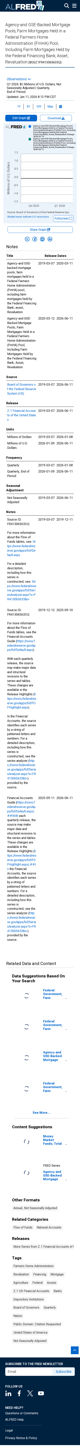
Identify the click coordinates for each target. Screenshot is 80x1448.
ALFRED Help (14, 1419)
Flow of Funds (22, 1227)
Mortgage (57, 1274)
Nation (17, 1316)
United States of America (30, 1332)
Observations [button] (17, 79)
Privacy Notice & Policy (21, 1438)
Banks (58, 1291)
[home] (24, 6)
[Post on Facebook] (34, 239)
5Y (28, 106)
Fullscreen (62, 218)
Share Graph (38, 230)
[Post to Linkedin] (50, 239)
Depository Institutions (28, 1299)
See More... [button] (41, 1113)
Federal (37, 1283)
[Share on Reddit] (42, 239)
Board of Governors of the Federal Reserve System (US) (21, 389)
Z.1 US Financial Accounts (31, 1291)
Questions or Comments (21, 1413)
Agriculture (20, 1283)
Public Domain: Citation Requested (37, 1324)
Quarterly (50, 1307)
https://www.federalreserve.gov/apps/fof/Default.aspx (21, 645)
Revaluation (21, 1274)
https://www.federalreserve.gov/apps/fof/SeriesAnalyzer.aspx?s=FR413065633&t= (21, 590)
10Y (38, 106)
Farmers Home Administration (33, 1266)
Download (55, 118)
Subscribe (63, 1371)
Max (50, 106)
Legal (9, 1430)
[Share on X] (27, 239)
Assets (51, 1283)
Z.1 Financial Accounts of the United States (21, 415)
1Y (19, 106)
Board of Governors (26, 1307)
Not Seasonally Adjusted (29, 1341)
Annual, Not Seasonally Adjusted (35, 1208)
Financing (39, 1274)
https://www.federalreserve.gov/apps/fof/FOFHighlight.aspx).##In (21, 860)
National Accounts (49, 1227)
